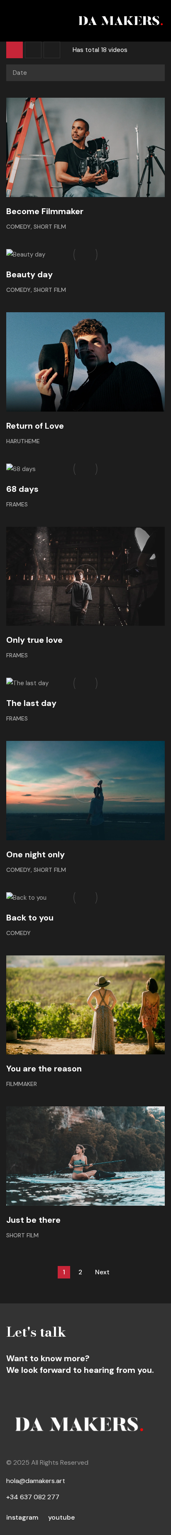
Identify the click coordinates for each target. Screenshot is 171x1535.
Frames (17, 504)
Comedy (18, 226)
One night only (35, 854)
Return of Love (35, 425)
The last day (31, 703)
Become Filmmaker (44, 211)
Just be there (33, 1219)
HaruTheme (23, 441)
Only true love (34, 639)
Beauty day (29, 274)
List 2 (52, 50)
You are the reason (44, 1068)
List (33, 50)
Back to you (30, 917)
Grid (14, 50)
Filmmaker (21, 1084)
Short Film (50, 226)
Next (102, 1272)
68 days (22, 489)
